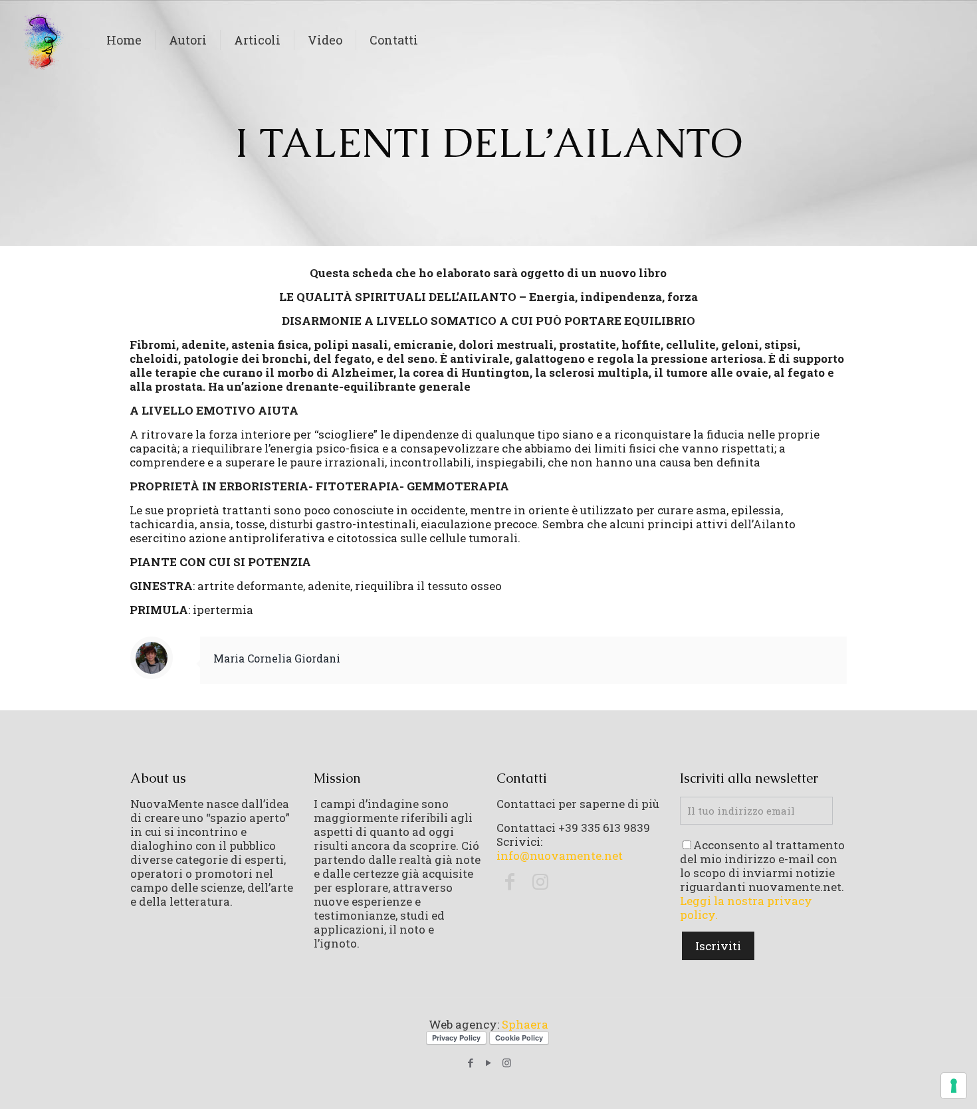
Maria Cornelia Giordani (276, 658)
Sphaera (525, 1024)
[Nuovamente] (43, 40)
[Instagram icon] (507, 1062)
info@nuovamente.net (559, 855)
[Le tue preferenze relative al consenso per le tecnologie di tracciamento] (953, 1085)
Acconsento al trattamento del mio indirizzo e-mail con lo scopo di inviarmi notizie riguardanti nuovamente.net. (762, 880)
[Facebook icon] (471, 1062)
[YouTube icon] (489, 1062)
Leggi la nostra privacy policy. (746, 907)
